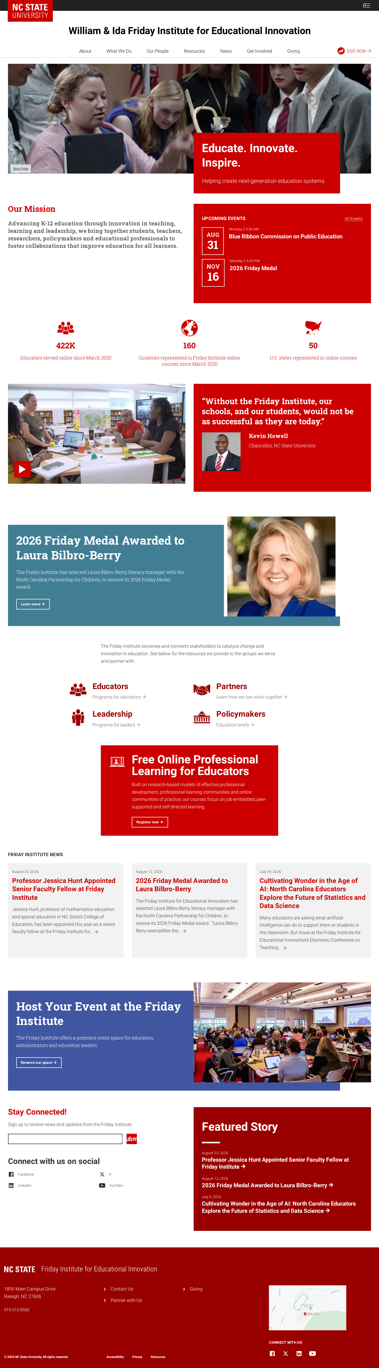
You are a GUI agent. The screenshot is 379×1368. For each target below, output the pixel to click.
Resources (194, 51)
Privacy (137, 1357)
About (85, 51)
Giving (293, 51)
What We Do (118, 51)
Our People (158, 51)
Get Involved (259, 51)
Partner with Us (126, 1300)
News (226, 51)
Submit (132, 1139)
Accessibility (115, 1357)
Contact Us (122, 1289)
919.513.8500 (16, 1309)
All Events (353, 218)
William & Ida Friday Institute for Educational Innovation (190, 30)
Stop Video (20, 168)
